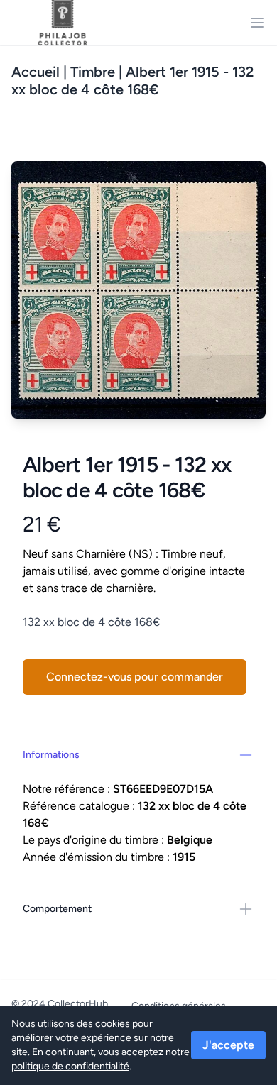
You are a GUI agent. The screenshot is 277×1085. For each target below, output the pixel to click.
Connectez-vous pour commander (134, 676)
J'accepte (228, 1045)
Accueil (35, 71)
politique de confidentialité (70, 1066)
